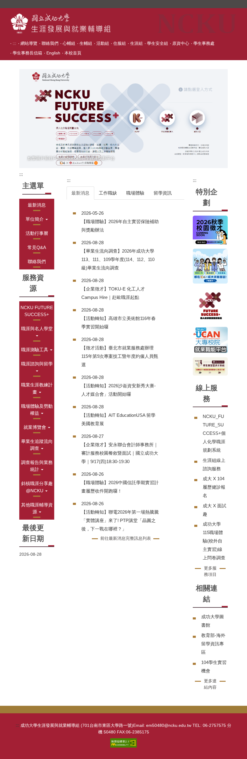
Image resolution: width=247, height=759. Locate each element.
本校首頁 (72, 53)
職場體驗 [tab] (135, 192)
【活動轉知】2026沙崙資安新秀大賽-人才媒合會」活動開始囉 (118, 390)
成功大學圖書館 (212, 621)
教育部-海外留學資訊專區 (213, 644)
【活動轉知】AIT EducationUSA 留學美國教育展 (118, 419)
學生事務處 (203, 43)
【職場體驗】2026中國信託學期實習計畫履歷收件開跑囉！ (120, 486)
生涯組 (136, 43)
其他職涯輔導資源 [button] (37, 508)
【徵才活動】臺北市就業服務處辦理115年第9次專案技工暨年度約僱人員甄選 (119, 356)
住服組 (119, 43)
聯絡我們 (50, 43)
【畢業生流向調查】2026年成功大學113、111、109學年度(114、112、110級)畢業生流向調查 (118, 259)
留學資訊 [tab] (163, 192)
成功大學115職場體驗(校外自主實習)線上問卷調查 (214, 540)
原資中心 (180, 43)
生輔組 (86, 43)
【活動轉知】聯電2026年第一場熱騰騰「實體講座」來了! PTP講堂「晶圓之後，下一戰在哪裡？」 (120, 520)
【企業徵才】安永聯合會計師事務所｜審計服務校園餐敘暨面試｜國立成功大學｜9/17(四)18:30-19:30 (119, 453)
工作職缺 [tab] (108, 192)
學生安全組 (157, 43)
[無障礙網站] (123, 742)
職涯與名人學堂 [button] (37, 328)
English (53, 53)
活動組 (102, 43)
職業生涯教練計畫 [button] (37, 388)
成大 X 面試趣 (214, 510)
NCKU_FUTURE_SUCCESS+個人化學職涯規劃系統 (214, 433)
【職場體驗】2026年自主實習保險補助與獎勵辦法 (120, 225)
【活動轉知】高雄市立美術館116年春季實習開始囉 (118, 322)
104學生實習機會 (214, 666)
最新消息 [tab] (80, 192)
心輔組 (69, 43)
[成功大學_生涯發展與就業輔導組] (61, 23)
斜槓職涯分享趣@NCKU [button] (37, 487)
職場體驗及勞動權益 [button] (37, 410)
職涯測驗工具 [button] (35, 349)
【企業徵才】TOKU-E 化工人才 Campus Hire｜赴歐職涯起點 (113, 293)
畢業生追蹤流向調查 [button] (37, 445)
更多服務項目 (210, 571)
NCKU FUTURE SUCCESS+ (36, 311)
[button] (36, 219)
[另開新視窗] (123, 118)
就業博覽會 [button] (35, 427)
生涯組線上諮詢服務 (214, 464)
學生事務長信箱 (27, 53)
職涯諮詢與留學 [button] (37, 363)
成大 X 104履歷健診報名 (214, 487)
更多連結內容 (210, 684)
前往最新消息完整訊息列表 (125, 538)
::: (14, 43)
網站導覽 (28, 43)
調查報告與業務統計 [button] (37, 466)
